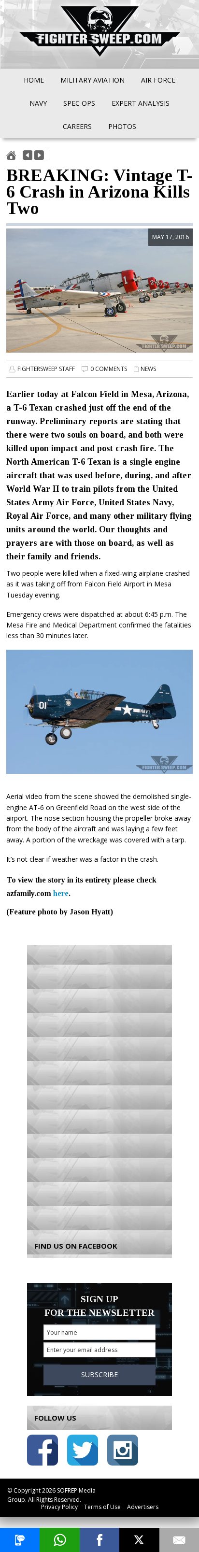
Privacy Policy (59, 1507)
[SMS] (20, 1540)
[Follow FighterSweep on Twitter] (82, 1452)
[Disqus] (99, 1086)
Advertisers (142, 1507)
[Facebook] (99, 1540)
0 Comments (108, 369)
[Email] (179, 1540)
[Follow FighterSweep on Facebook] (42, 1452)
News (148, 369)
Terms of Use (102, 1507)
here (61, 893)
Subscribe (99, 1374)
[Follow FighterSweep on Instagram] (122, 1452)
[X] (139, 1540)
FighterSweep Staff (46, 369)
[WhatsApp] (59, 1540)
